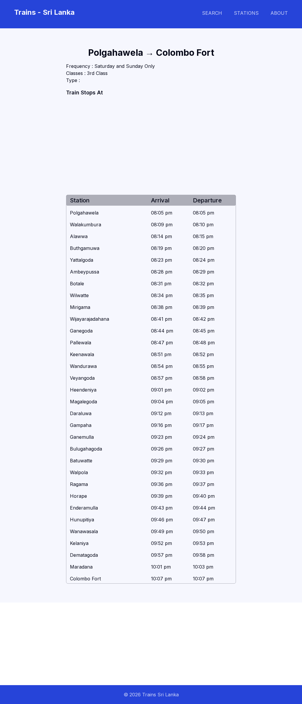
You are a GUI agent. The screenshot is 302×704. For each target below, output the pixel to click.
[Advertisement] (151, 145)
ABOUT (279, 13)
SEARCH (212, 13)
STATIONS (246, 13)
